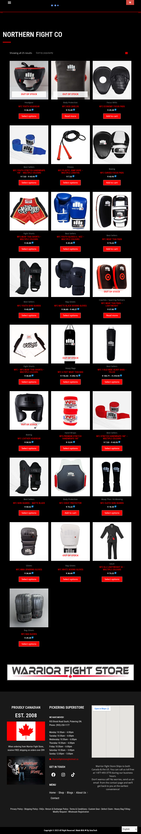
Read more (70, 116)
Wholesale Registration (78, 811)
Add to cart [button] (112, 116)
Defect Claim (107, 809)
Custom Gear (94, 809)
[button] (9, 2)
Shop (61, 792)
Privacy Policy (16, 809)
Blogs (70, 792)
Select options (29, 116)
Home (52, 792)
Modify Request (60, 811)
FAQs (41, 809)
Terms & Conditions (78, 809)
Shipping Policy (31, 809)
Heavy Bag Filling (122, 809)
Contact (55, 798)
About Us (81, 792)
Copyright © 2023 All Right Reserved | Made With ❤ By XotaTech (70, 830)
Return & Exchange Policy (56, 809)
